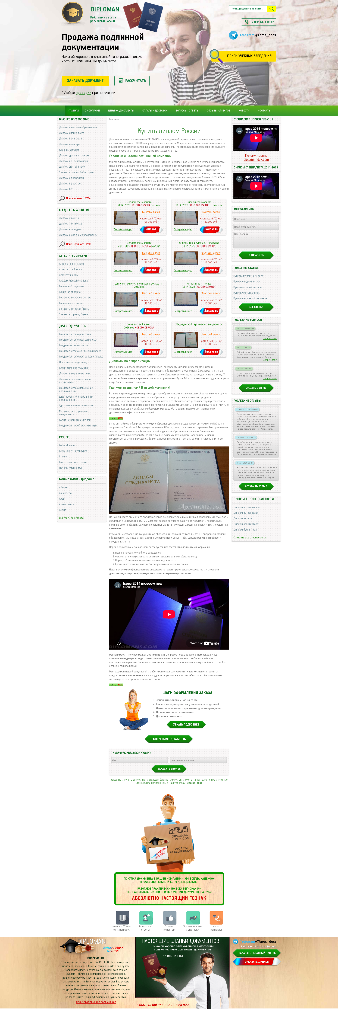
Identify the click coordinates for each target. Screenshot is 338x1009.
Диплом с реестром (70, 183)
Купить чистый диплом (246, 293)
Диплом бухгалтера (245, 529)
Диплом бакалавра (70, 138)
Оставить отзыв (256, 486)
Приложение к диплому (73, 362)
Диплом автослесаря (245, 513)
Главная (73, 110)
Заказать (151, 229)
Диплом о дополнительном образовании (75, 381)
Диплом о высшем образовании (78, 127)
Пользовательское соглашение (96, 1002)
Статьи (63, 456)
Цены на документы (121, 110)
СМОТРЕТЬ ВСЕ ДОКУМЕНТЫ (169, 739)
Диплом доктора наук (72, 166)
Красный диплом (69, 150)
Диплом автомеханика (246, 507)
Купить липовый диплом (247, 287)
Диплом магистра (69, 144)
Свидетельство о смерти (73, 345)
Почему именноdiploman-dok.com (256, 158)
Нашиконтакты (216, 928)
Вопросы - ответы (187, 110)
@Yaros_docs (194, 783)
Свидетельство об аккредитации (78, 425)
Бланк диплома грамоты (73, 368)
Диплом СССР (66, 189)
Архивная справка (70, 292)
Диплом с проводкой (71, 178)
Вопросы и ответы (145, 928)
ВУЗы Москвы (67, 445)
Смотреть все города (71, 518)
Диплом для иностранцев (74, 155)
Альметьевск (66, 504)
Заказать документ (85, 80)
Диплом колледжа (70, 229)
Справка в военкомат (71, 303)
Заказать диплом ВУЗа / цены (76, 172)
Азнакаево (65, 493)
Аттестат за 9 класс (70, 269)
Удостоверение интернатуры (76, 405)
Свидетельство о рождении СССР (78, 339)
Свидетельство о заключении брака (80, 351)
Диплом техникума (70, 223)
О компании (92, 110)
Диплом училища (69, 218)
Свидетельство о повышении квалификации (76, 390)
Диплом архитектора (245, 524)
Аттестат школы (68, 275)
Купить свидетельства (246, 281)
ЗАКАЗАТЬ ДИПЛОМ (257, 962)
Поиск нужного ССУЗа (78, 244)
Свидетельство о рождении (75, 334)
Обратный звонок (263, 22)
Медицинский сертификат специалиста (74, 413)
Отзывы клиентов (218, 110)
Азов (62, 498)
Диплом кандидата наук (73, 161)
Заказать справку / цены (73, 314)
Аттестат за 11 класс (71, 264)
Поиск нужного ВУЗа (78, 198)
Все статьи (256, 307)
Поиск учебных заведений (249, 56)
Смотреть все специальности (250, 537)
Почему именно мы (70, 468)
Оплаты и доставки (154, 110)
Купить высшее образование (250, 298)
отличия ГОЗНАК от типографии (121, 928)
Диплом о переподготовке (74, 373)
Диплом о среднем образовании (78, 235)
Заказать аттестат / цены (74, 309)
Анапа (62, 510)
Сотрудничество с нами (73, 462)
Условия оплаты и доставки (192, 928)
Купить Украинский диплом (75, 420)
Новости (244, 110)
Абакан (63, 487)
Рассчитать (135, 81)
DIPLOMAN (91, 942)
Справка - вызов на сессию (75, 297)
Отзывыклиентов (169, 928)
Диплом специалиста (71, 133)
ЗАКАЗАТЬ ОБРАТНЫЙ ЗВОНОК (257, 953)
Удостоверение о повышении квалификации (76, 398)
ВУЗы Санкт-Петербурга (73, 451)
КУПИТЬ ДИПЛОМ (173, 956)
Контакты (264, 110)
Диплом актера (242, 518)
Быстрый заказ (151, 212)
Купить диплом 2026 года (248, 276)
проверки (83, 93)
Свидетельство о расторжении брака (81, 356)
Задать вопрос (256, 388)
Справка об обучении (71, 286)
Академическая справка (73, 280)
